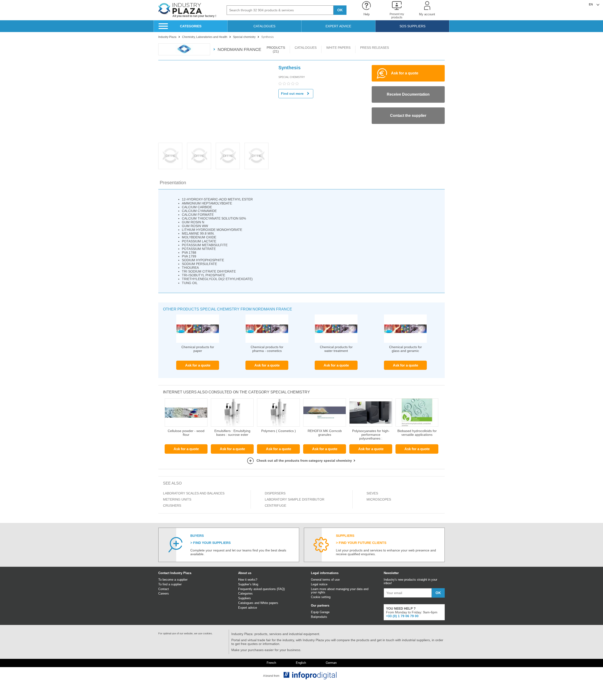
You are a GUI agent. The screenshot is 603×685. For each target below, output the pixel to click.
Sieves (372, 493)
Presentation (173, 182)
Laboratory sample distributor (294, 499)
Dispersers (275, 493)
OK (340, 10)
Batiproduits (319, 617)
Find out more (292, 93)
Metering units (177, 499)
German (331, 663)
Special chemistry (291, 77)
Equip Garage (320, 612)
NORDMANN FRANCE (239, 49)
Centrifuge (275, 505)
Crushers (172, 505)
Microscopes (379, 499)
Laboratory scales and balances (193, 493)
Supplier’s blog (248, 584)
